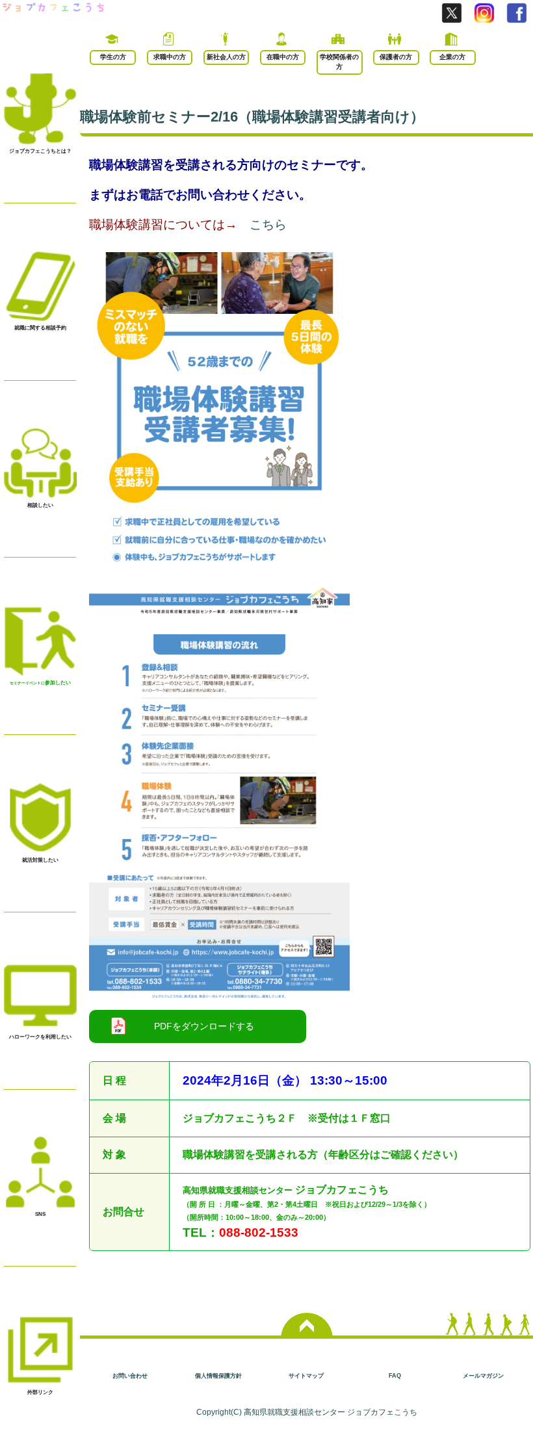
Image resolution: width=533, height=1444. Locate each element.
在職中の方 (282, 56)
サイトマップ (306, 1375)
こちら (268, 224)
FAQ (395, 1375)
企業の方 (452, 56)
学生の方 (113, 56)
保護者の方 (396, 56)
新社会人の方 (226, 56)
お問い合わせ (130, 1375)
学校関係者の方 (339, 61)
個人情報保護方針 (218, 1375)
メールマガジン (483, 1375)
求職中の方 (169, 56)
